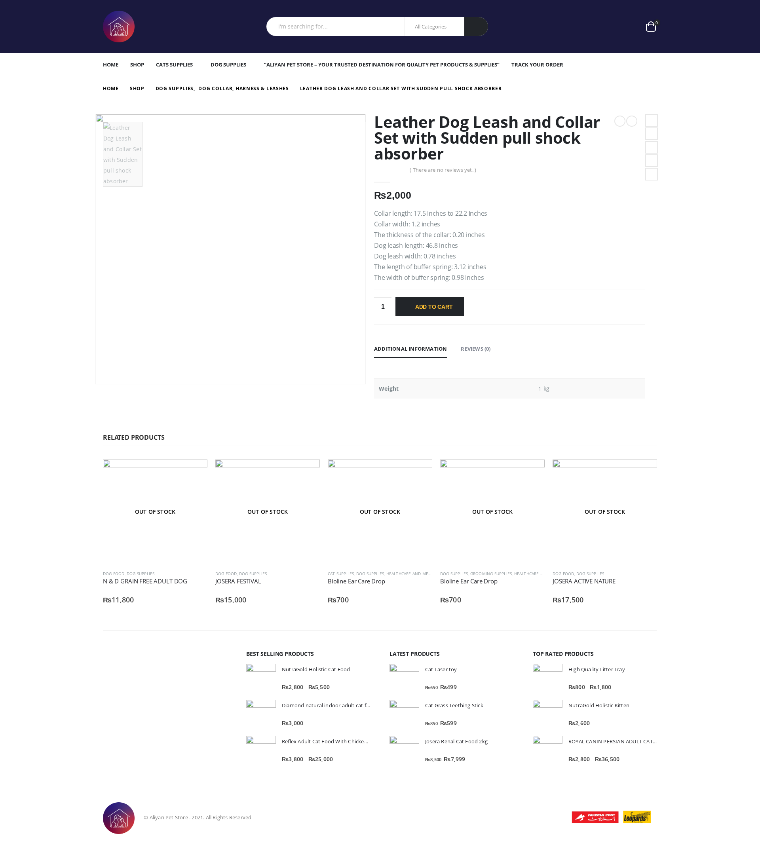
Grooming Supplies (491, 573)
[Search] (476, 26)
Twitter (651, 133)
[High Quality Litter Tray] (547, 678)
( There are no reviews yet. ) (443, 169)
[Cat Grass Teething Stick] (404, 714)
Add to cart (434, 307)
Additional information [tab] (410, 348)
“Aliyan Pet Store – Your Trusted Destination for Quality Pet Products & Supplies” (382, 64)
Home (110, 64)
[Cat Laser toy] (404, 678)
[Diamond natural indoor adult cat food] (261, 714)
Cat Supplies (341, 573)
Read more (194, 472)
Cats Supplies (174, 64)
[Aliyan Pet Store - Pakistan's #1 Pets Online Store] (119, 26)
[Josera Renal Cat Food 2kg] (404, 750)
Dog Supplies (228, 64)
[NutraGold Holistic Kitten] (547, 714)
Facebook (651, 120)
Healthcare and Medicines (415, 573)
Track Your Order (537, 64)
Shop (137, 64)
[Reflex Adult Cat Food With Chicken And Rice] (261, 750)
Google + (651, 160)
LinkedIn (651, 147)
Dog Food (114, 573)
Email (651, 174)
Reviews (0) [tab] (475, 348)
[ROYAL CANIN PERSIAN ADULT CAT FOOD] (547, 750)
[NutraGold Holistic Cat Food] (261, 678)
